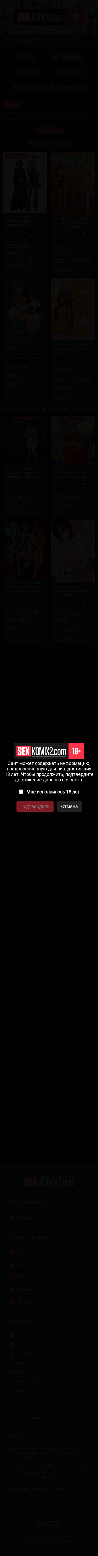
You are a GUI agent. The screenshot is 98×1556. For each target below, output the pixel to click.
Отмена (69, 806)
